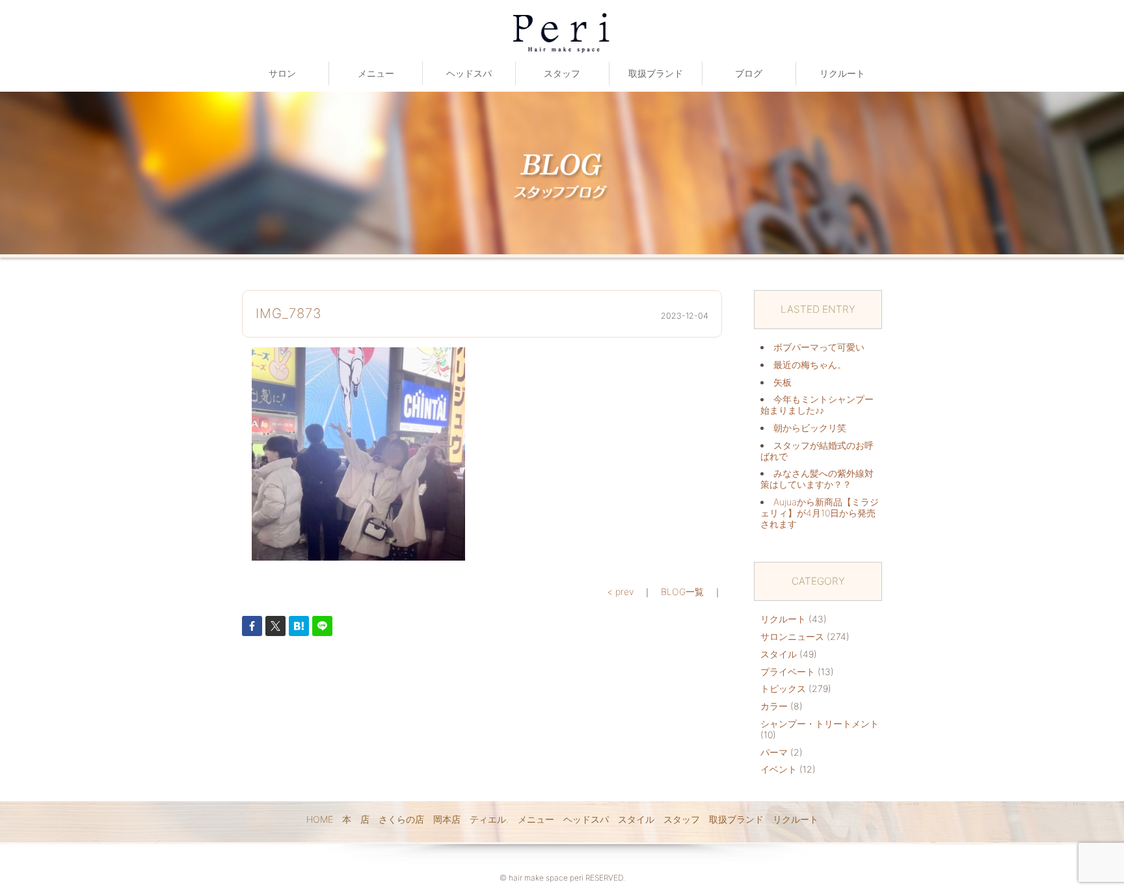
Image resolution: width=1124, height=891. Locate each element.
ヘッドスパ (469, 73)
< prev (620, 591)
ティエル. (489, 819)
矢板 (782, 382)
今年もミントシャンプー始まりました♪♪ (817, 404)
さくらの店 (401, 819)
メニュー (376, 73)
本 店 (355, 819)
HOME (319, 819)
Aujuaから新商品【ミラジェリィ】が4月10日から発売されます (819, 512)
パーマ (774, 752)
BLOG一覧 (682, 591)
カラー (774, 705)
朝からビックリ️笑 (809, 427)
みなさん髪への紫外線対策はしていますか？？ (817, 479)
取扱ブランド (655, 73)
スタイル (778, 653)
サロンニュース (792, 636)
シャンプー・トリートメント (819, 723)
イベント (778, 769)
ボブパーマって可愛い (818, 346)
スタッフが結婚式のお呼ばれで (817, 451)
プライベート (787, 671)
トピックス (783, 688)
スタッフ (562, 73)
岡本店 (447, 819)
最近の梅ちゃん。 (809, 364)
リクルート (842, 73)
